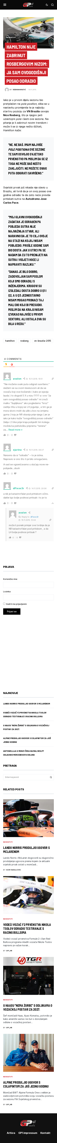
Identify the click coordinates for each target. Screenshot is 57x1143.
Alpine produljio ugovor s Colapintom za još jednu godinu (26, 1084)
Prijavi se (12, 611)
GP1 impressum (27, 1132)
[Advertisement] (28, 650)
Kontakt (45, 1132)
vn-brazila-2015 (42, 340)
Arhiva (11, 1132)
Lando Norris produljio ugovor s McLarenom (26, 703)
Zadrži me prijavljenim (16, 604)
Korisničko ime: (10, 579)
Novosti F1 (11, 37)
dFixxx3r (34, 517)
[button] (4, 5)
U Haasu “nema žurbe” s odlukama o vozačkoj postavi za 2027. (27, 1007)
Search (51, 777)
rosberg (24, 340)
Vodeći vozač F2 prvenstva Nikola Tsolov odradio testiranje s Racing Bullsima (27, 928)
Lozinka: (7, 591)
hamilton (10, 340)
